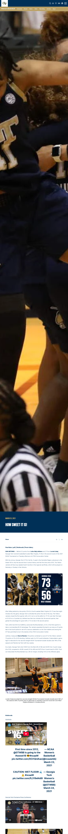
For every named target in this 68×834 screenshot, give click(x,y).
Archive (49, 9)
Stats (36, 9)
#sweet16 (20, 755)
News (31, 9)
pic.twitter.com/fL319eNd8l (28, 778)
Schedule (19, 9)
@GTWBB (18, 752)
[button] (50, 3)
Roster (25, 9)
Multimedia (20, 547)
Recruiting (42, 9)
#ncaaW (34, 755)
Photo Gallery (29, 547)
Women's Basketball (8, 9)
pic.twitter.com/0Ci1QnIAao (27, 759)
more (54, 9)
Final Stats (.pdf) (10, 547)
